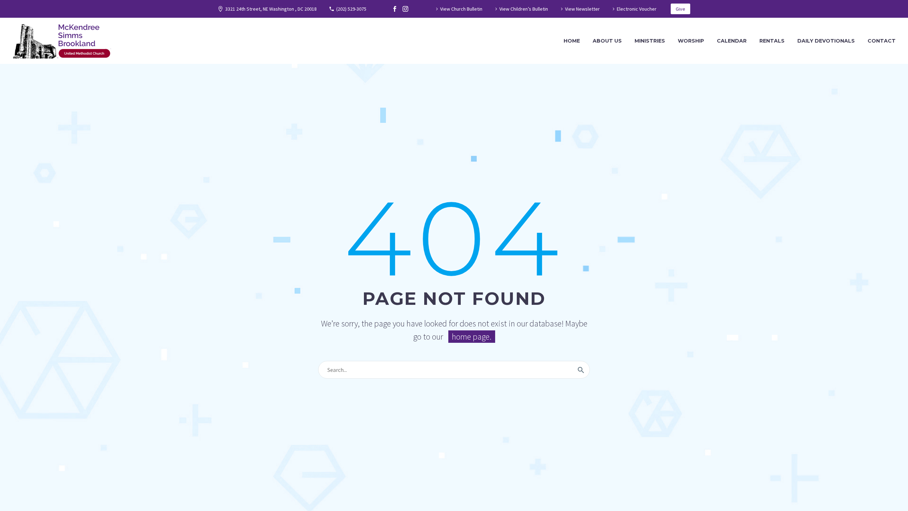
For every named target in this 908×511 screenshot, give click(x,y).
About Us (607, 41)
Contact (882, 41)
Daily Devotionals (826, 41)
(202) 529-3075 (351, 9)
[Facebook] (394, 9)
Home (572, 41)
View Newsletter (582, 9)
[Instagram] (405, 9)
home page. (472, 336)
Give (680, 9)
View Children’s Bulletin (523, 9)
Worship (691, 41)
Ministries (650, 41)
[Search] (581, 370)
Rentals (772, 41)
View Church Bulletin (461, 9)
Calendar (732, 41)
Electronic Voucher (637, 9)
